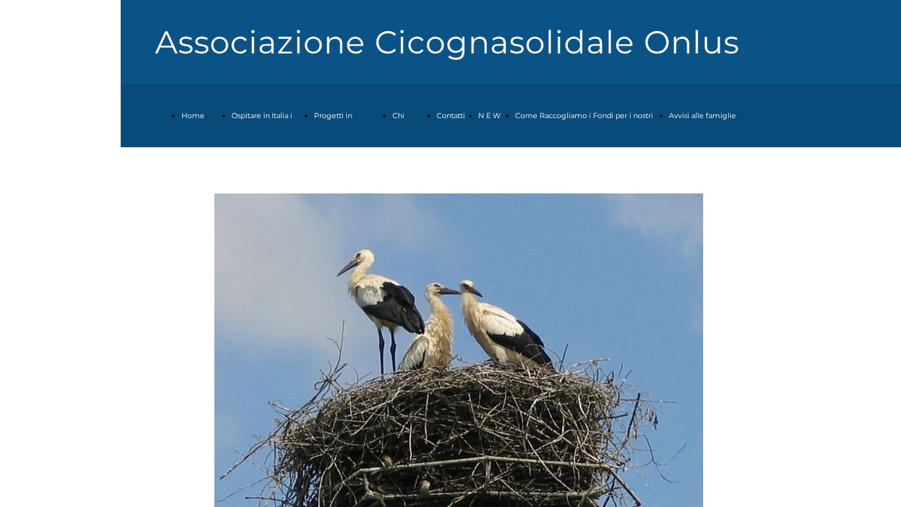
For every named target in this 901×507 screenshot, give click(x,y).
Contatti (451, 115)
